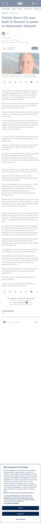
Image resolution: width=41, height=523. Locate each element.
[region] (20, 493)
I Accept (20, 508)
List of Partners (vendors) (11, 503)
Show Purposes (20, 519)
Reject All (20, 513)
